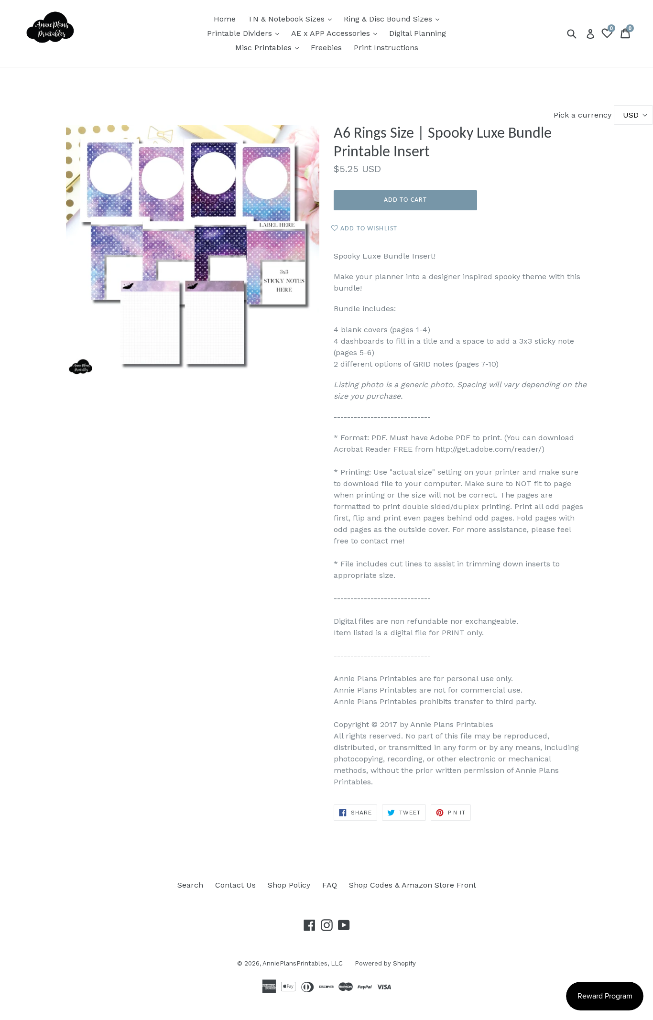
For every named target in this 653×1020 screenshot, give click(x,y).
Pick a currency (584, 114)
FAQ (329, 885)
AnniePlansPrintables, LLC (302, 963)
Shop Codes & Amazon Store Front (412, 885)
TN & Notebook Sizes (292, 18)
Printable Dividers (245, 33)
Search (190, 885)
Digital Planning (417, 33)
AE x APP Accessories (336, 33)
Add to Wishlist (367, 228)
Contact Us (235, 885)
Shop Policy (289, 885)
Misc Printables (269, 47)
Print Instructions (386, 47)
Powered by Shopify (385, 963)
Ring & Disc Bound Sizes (394, 18)
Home (225, 18)
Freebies (326, 47)
